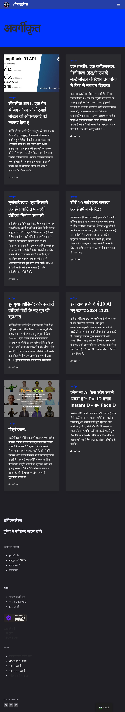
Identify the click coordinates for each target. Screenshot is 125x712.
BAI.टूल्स (8, 633)
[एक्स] (11, 705)
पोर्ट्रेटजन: (17, 429)
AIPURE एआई (11, 637)
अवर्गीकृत (12, 98)
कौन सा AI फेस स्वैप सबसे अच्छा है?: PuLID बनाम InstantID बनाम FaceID (93, 399)
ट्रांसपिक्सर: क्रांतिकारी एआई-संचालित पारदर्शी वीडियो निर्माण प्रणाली (28, 209)
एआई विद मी (9, 628)
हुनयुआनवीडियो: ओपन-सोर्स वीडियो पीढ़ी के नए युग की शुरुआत (31, 310)
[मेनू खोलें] (118, 4)
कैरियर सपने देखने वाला (20, 656)
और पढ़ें (13, 177)
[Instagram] (16, 705)
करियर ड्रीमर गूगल (18, 675)
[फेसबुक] (6, 705)
